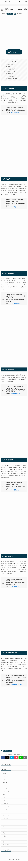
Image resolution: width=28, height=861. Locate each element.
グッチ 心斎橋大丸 (15, 112)
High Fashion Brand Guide (14, 2)
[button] (3, 757)
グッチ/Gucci (10, 13)
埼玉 (4, 827)
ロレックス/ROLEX (7, 824)
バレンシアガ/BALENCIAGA (9, 806)
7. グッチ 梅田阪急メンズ (11, 78)
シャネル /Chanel (7, 788)
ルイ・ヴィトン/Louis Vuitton (9, 818)
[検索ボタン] (26, 2)
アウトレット (6, 776)
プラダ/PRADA (6, 812)
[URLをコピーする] (25, 757)
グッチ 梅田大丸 (15, 490)
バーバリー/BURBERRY (8, 809)
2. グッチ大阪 (8, 66)
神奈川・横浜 (6, 845)
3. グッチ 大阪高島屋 (10, 69)
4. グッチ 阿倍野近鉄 (10, 71)
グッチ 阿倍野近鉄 (15, 393)
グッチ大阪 (13, 207)
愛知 (4, 833)
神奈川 (4, 842)
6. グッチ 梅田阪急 (9, 76)
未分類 (4, 836)
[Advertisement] (14, 33)
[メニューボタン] (2, 2)
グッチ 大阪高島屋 (15, 303)
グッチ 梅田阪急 (15, 586)
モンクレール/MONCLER (8, 815)
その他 (4, 773)
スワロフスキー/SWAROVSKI (9, 791)
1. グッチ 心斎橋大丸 (10, 64)
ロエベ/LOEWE (6, 821)
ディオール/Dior (6, 803)
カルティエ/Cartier (7, 782)
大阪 (15, 13)
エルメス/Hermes (7, 779)
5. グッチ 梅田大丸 (9, 73)
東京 (4, 839)
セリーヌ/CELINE (7, 794)
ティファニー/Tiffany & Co (9, 797)
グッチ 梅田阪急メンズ (16, 684)
